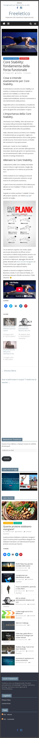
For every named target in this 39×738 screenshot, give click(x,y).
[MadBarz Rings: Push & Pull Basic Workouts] (8, 646)
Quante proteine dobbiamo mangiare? (17, 528)
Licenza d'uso (6, 703)
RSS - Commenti (8, 719)
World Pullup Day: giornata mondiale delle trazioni (24, 565)
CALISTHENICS (24, 58)
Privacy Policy (6, 700)
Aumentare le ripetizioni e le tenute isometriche (25, 659)
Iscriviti (6, 459)
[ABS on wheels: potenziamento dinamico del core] (25, 322)
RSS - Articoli (7, 714)
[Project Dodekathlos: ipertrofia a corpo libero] (8, 586)
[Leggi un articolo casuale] (35, 23)
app (27, 196)
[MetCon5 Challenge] (8, 622)
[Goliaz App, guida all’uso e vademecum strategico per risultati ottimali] (8, 633)
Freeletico (19, 13)
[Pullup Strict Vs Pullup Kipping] (28, 482)
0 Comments (27, 73)
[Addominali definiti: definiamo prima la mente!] (9, 322)
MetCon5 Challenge (22, 623)
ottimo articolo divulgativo (25, 262)
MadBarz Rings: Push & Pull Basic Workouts (25, 648)
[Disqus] (19, 412)
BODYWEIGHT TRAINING (11, 58)
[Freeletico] (4, 23)
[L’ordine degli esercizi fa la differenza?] (8, 611)
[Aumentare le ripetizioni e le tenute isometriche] (10, 482)
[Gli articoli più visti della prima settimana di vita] (9, 345)
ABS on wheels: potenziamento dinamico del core (24, 329)
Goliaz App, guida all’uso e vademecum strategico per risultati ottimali (24, 635)
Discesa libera (9, 370)
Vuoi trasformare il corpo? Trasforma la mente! (19, 381)
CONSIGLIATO (8, 523)
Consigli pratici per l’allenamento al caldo (16, 5)
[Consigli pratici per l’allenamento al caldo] (8, 574)
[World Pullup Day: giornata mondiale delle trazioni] (8, 563)
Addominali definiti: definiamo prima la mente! (9, 329)
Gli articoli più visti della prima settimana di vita (9, 352)
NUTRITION (17, 523)
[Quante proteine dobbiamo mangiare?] (19, 502)
